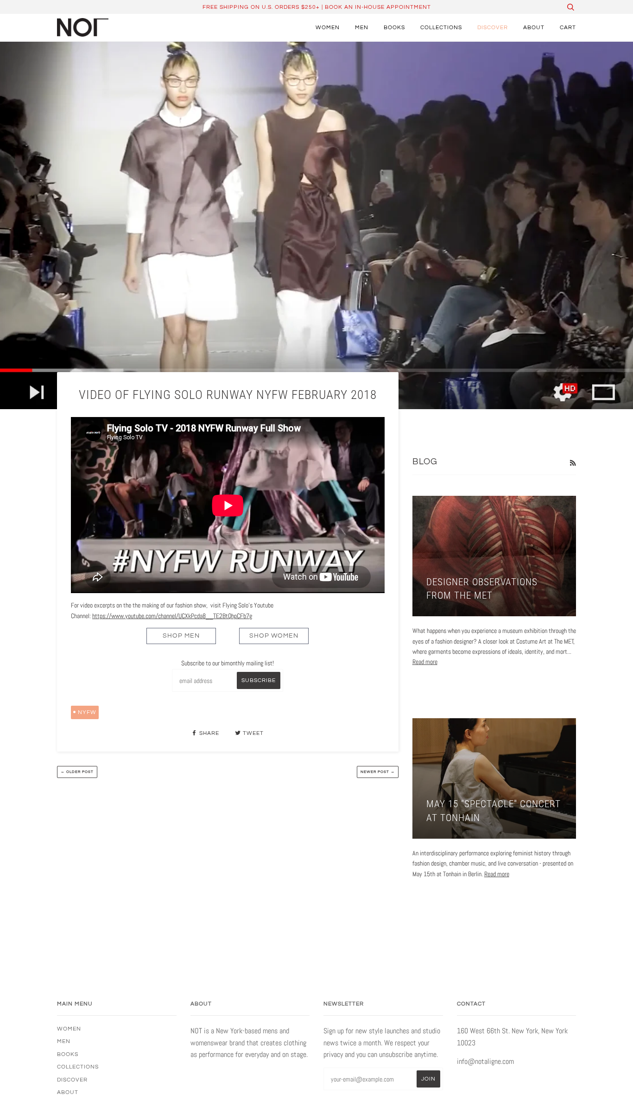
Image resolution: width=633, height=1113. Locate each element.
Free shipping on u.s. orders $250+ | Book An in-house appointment (317, 7)
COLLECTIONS (441, 27)
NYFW (87, 712)
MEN (361, 27)
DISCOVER (492, 27)
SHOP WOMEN (273, 635)
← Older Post (77, 772)
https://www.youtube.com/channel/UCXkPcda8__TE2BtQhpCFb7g (172, 616)
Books (394, 27)
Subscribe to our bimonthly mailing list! (227, 663)
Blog (424, 461)
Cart (568, 27)
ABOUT (533, 27)
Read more (424, 662)
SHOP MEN (181, 635)
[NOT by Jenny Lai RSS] (573, 463)
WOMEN (328, 27)
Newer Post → (378, 772)
